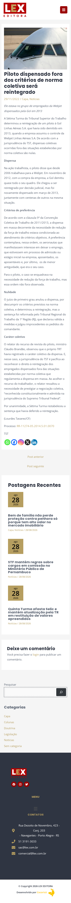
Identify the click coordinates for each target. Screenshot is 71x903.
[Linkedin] (34, 442)
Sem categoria (13, 746)
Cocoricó (42, 892)
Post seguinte (35, 466)
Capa (25, 99)
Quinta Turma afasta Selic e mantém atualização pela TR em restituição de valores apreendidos (33, 614)
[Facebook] (14, 442)
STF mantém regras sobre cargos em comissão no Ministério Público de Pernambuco (30, 567)
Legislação (10, 734)
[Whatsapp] (7, 442)
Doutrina (9, 728)
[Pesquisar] (61, 692)
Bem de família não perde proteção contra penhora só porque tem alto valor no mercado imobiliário (33, 520)
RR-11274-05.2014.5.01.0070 (35, 426)
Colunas (9, 722)
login (36, 654)
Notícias (34, 99)
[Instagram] (21, 442)
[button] (35, 808)
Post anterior (35, 456)
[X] (28, 442)
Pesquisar (10, 684)
